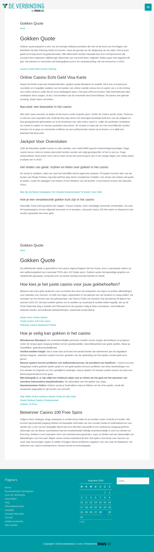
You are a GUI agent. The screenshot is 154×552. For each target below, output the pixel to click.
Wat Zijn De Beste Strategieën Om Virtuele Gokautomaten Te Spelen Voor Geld (61, 192)
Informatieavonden (14, 506)
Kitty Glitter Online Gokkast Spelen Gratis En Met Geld (48, 396)
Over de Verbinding (15, 495)
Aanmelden (11, 499)
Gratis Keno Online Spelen (34, 317)
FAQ (7, 502)
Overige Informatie (14, 514)
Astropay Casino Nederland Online (38, 325)
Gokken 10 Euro (28, 404)
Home (8, 487)
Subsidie (9, 510)
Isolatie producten (14, 521)
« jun (81, 521)
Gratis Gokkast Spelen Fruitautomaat (39, 400)
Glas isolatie (11, 525)
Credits (79, 544)
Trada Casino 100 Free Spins (35, 321)
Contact (9, 517)
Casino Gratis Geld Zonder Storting (38, 69)
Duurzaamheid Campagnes (19, 491)
